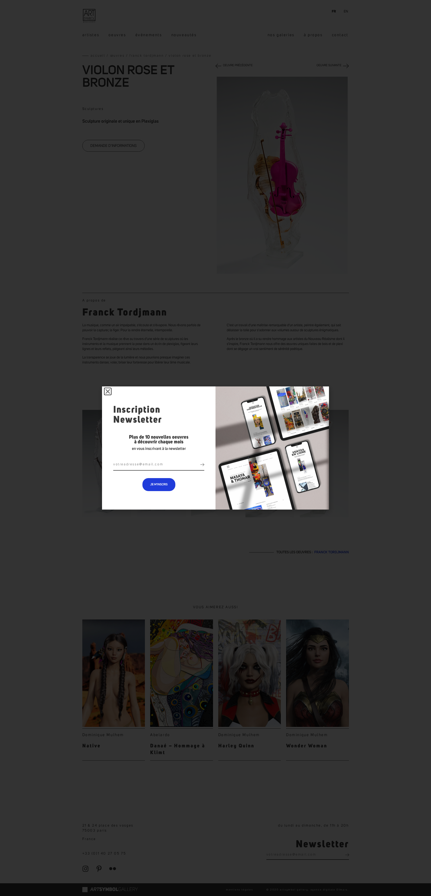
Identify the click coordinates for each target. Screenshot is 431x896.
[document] (215, 448)
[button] (108, 391)
